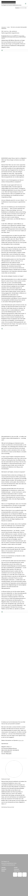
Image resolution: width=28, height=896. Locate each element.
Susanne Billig (21, 35)
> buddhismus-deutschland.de (8, 865)
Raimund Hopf (11, 35)
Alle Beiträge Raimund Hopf (7, 807)
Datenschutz (17, 870)
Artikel (8, 27)
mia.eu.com (21, 740)
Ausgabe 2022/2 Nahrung (14, 37)
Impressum (16, 869)
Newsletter (3, 869)
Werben (3, 870)
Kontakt (15, 867)
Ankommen (3, 27)
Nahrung (3, 38)
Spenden (3, 867)
